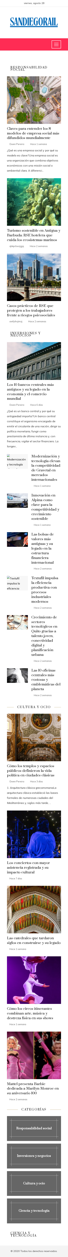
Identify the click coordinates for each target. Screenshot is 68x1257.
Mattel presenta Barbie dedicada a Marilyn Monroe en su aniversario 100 (33, 1089)
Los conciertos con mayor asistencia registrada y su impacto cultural (28, 868)
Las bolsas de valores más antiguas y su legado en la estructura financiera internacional (42, 548)
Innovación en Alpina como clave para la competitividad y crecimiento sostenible (45, 507)
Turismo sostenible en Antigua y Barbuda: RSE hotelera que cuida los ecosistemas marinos (33, 235)
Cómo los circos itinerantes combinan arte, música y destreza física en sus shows (30, 1013)
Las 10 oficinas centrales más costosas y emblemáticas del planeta (46, 680)
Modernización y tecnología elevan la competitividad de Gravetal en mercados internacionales (45, 468)
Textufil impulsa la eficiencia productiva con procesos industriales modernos (44, 590)
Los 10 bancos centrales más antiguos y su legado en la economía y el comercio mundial (30, 392)
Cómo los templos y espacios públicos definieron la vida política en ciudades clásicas (30, 771)
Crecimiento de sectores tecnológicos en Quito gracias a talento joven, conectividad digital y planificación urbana (44, 636)
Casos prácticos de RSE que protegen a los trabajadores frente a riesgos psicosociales (31, 311)
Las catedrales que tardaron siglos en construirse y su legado (34, 940)
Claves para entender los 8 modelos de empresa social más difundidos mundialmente (33, 133)
